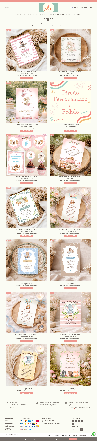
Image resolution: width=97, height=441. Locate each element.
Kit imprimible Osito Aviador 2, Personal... (70, 281)
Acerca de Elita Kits (28, 14)
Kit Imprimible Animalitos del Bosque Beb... (70, 176)
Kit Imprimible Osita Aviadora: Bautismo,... (26, 71)
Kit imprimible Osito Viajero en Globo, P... (26, 334)
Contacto (69, 14)
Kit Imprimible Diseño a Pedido (70, 124)
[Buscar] (17, 7)
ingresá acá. (74, 435)
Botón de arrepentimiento (85, 435)
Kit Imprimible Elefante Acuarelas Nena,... (70, 334)
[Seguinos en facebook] (76, 421)
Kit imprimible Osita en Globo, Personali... (70, 229)
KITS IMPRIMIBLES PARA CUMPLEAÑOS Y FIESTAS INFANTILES (48, 1)
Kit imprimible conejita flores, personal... (26, 124)
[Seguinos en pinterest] (73, 423)
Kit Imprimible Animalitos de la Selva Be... (27, 229)
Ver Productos (40, 14)
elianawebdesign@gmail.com (51, 422)
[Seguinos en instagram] (73, 421)
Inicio (19, 14)
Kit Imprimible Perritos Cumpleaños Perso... (26, 176)
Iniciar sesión (84, 7)
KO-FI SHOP (77, 14)
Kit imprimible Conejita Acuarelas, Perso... (70, 71)
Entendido (73, 439)
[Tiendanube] (12, 434)
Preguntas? (50, 14)
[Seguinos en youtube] (79, 421)
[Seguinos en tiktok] (82, 421)
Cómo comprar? (60, 14)
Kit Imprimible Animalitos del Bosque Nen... (70, 387)
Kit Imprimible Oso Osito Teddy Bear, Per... (26, 281)
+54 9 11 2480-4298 (49, 420)
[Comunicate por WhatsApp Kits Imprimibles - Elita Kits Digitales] (93, 434)
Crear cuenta (77, 7)
